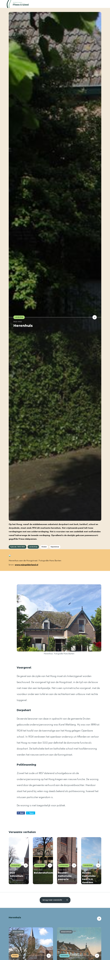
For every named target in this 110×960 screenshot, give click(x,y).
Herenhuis (23, 325)
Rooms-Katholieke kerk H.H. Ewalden (89, 878)
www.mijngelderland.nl (26, 565)
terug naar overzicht (53, 900)
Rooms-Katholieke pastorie (65, 876)
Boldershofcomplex (42, 873)
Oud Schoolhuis (16, 874)
